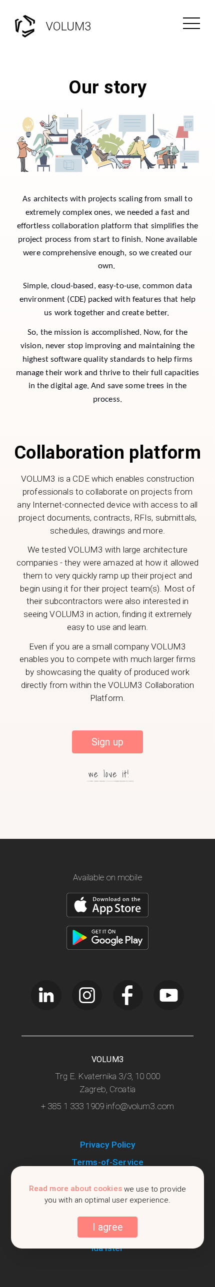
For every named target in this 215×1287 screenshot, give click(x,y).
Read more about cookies (75, 1189)
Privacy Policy (108, 1145)
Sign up (108, 742)
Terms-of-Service (108, 1162)
